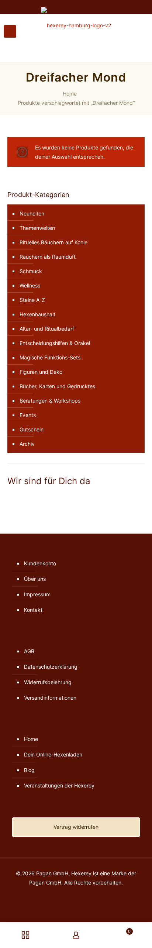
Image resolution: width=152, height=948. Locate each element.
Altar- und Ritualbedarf (47, 328)
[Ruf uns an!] (32, 497)
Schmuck (31, 271)
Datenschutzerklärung (50, 666)
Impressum (37, 594)
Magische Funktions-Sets (50, 357)
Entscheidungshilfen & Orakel (55, 343)
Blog (29, 770)
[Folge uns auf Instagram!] (15, 497)
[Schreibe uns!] (27, 497)
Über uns (35, 579)
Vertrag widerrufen (76, 827)
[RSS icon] (87, 895)
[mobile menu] (10, 31)
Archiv (27, 444)
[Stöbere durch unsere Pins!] (21, 497)
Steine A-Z (32, 300)
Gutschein (32, 429)
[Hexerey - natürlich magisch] (76, 25)
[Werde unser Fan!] (10, 497)
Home (70, 93)
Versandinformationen (50, 697)
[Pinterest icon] (80, 895)
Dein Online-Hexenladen (53, 754)
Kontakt (33, 610)
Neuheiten (32, 213)
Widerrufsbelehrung (48, 682)
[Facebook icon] (64, 895)
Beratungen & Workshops (50, 400)
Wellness (30, 285)
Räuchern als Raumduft (48, 257)
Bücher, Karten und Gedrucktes (57, 386)
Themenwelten (37, 228)
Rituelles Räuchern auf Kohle (53, 242)
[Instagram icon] (72, 895)
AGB (29, 651)
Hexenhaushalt (37, 314)
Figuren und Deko (41, 372)
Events (28, 415)
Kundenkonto (40, 563)
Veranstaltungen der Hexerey (59, 785)
